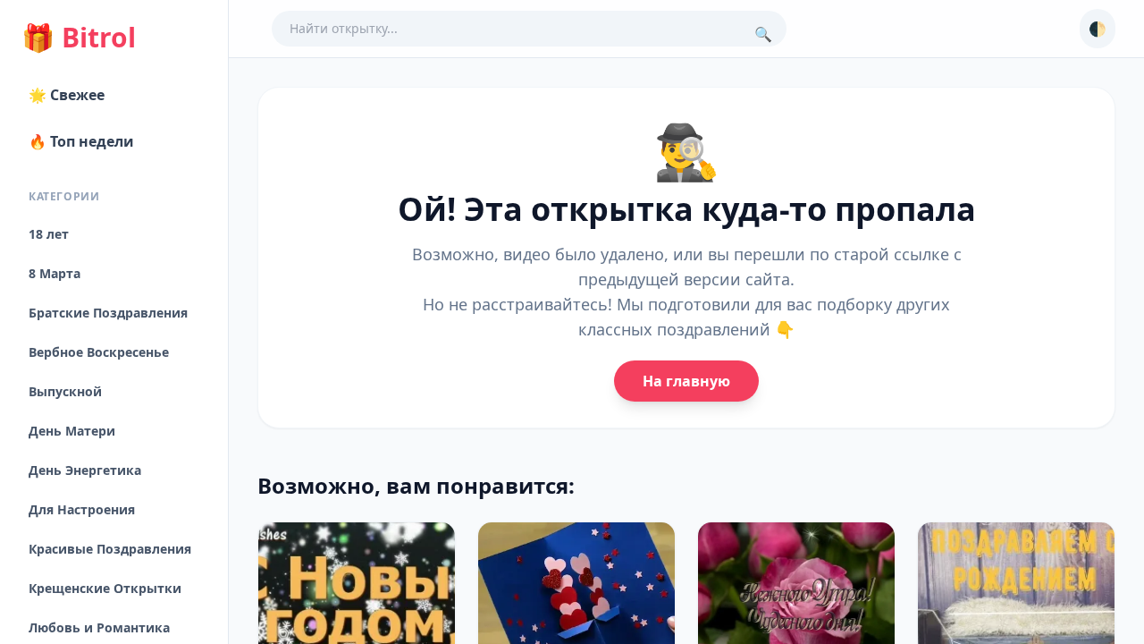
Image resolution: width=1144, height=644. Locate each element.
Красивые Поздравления (110, 548)
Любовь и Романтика (99, 627)
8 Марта (54, 273)
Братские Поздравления (108, 312)
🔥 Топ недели (81, 141)
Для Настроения (82, 509)
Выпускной (65, 391)
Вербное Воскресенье (99, 351)
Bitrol (78, 37)
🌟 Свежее (67, 95)
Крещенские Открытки (105, 588)
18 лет (49, 233)
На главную (686, 381)
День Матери (72, 430)
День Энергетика (85, 470)
